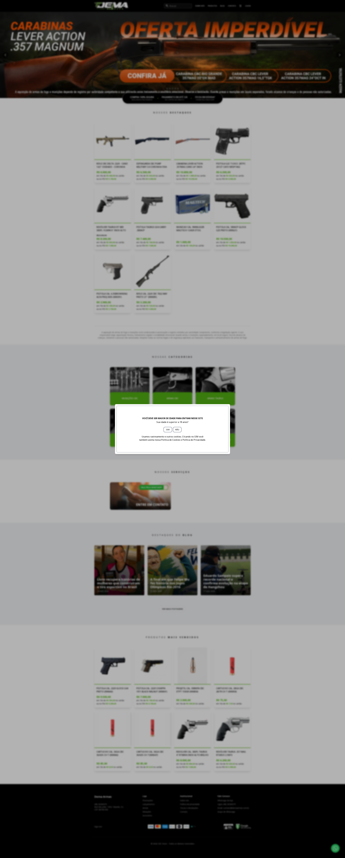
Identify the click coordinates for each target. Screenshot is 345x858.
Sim (168, 429)
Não (177, 429)
